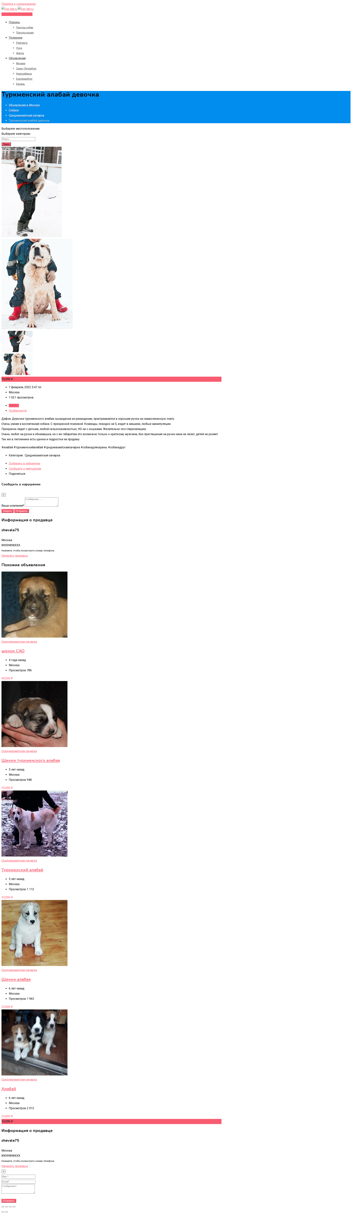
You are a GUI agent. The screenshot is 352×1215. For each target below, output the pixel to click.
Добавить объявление (16, 14)
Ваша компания (12, 505)
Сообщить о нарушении (25, 468)
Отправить (21, 511)
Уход (19, 48)
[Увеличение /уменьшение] (13, 1206)
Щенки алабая (16, 979)
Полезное (15, 37)
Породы (14, 22)
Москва (20, 63)
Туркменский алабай (22, 870)
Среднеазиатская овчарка (19, 641)
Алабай (8, 1089)
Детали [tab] (14, 405)
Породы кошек (25, 32)
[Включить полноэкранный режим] (10, 1206)
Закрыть (7, 511)
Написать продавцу (14, 555)
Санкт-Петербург (26, 68)
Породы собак (24, 27)
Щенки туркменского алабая (30, 760)
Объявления (17, 58)
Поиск (6, 144)
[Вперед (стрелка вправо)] (6, 1211)
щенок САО (13, 651)
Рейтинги (21, 42)
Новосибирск (24, 73)
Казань (20, 84)
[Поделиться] (6, 1206)
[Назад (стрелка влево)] (2, 1211)
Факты (20, 53)
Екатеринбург (24, 78)
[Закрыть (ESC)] (2, 1206)
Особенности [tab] (18, 410)
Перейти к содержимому (18, 4)
